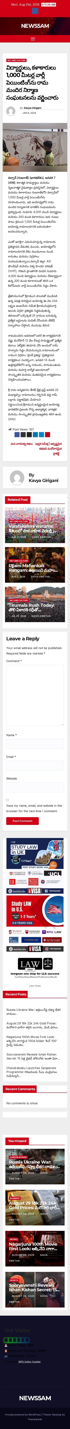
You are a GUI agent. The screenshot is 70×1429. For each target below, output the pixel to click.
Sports (14, 1280)
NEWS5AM (35, 26)
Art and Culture (16, 60)
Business (15, 1198)
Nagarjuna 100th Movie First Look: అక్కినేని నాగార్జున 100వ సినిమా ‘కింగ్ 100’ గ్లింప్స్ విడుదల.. (31, 1041)
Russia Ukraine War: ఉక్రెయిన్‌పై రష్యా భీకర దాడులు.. (34, 1164)
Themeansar (35, 1419)
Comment (14, 661)
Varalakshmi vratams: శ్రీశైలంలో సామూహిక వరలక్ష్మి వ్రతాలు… (31, 531)
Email (11, 757)
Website (11, 778)
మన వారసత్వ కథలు (21, 443)
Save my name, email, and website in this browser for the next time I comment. (34, 808)
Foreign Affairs (18, 1157)
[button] (59, 38)
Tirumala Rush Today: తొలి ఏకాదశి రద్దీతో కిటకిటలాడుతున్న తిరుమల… (32, 610)
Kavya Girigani (32, 108)
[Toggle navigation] (33, 38)
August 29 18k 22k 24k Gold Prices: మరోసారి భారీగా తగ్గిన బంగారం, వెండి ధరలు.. (34, 1207)
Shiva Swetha (41, 537)
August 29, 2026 (23, 1173)
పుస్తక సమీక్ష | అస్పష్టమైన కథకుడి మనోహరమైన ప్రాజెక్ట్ (48, 448)
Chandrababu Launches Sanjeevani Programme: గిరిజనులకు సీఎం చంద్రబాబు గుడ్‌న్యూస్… (31, 1072)
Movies (13, 1239)
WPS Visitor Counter (29, 1361)
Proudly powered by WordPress (23, 1414)
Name (11, 735)
